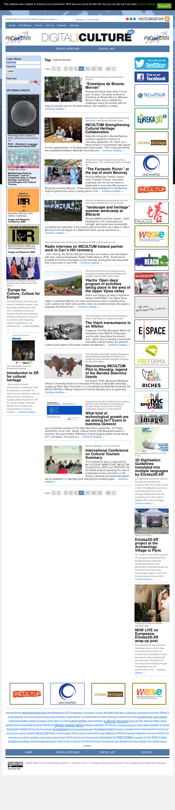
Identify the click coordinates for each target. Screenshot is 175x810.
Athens (122, 712)
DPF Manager (110, 724)
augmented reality (145, 712)
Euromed (36, 729)
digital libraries (48, 724)
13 (100, 68)
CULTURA (64, 720)
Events (38, 25)
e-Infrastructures (126, 725)
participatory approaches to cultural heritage (48, 737)
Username (11, 62)
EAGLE (146, 724)
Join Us (50, 25)
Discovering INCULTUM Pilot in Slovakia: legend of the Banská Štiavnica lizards (106, 371)
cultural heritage (78, 720)
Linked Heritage (92, 733)
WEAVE (156, 741)
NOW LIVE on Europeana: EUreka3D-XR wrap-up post (146, 635)
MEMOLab (121, 733)
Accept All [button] (164, 6)
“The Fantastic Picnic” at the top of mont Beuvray (107, 170)
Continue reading (56, 108)
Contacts (61, 25)
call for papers (29, 716)
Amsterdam (90, 712)
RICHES (12, 741)
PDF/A (69, 737)
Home (12, 25)
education (154, 724)
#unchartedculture (56, 712)
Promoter (147, 737)
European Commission (124, 729)
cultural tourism (116, 720)
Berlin (156, 712)
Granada (22, 733)
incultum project (55, 733)
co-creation (101, 716)
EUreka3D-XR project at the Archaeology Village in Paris (148, 545)
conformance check (18, 720)
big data (11, 716)
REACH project (159, 737)
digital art (148, 720)
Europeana (60, 729)
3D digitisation (76, 712)
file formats (159, 729)
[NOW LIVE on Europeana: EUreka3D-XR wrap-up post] (153, 620)
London (102, 733)
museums (130, 733)
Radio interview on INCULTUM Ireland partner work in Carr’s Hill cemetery (84, 248)
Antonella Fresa (111, 712)
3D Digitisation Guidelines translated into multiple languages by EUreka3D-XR (151, 467)
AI (84, 712)
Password (11, 66)
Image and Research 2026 (21, 252)
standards (35, 741)
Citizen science (73, 716)
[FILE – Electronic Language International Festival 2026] (23, 132)
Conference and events (127, 716)
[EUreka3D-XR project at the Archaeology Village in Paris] (151, 532)
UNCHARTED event (110, 741)
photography (106, 737)
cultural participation (95, 720)
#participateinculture (14, 712)
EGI (161, 724)
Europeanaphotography (81, 729)
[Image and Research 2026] (23, 243)
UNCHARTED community (91, 741)
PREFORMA (124, 737)
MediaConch (111, 733)
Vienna (150, 741)
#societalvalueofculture (35, 712)
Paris (167, 733)
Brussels (19, 716)
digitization (99, 724)
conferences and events (152, 717)
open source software (155, 733)
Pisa (114, 737)
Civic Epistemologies (88, 716)
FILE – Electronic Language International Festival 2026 (22, 145)
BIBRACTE (164, 712)
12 (93, 68)
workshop (87, 745)
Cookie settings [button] (146, 4)
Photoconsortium (92, 737)
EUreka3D (12, 729)
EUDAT (166, 724)
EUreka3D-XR (25, 728)
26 (108, 68)
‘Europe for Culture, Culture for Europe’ (23, 293)
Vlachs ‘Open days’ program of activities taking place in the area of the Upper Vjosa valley (107, 285)
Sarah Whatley (23, 741)
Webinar (163, 741)
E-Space (139, 724)
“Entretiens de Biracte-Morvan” (105, 85)
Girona (15, 733)
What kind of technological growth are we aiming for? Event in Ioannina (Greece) (107, 418)
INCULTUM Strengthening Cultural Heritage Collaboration (107, 128)
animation (99, 712)
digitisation (89, 724)
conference (112, 716)
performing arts (78, 737)
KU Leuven (80, 733)
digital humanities (34, 724)
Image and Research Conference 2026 (19, 220)
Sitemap (74, 25)
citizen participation (58, 716)
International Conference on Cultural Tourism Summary (106, 454)
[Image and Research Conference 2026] (23, 210)
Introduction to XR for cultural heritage (22, 376)
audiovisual (131, 712)
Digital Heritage (20, 724)
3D (67, 712)
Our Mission (25, 25)
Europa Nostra (46, 729)
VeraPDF (142, 741)
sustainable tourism (48, 741)
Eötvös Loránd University (144, 729)
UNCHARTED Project (128, 741)
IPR (73, 733)
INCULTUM (42, 733)
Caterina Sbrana (42, 716)
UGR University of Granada (69, 741)
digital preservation (69, 724)
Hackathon (30, 733)
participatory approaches (18, 737)
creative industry (52, 720)
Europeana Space (105, 729)
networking (141, 733)
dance (131, 720)
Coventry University (37, 720)
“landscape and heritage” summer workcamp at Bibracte (107, 210)
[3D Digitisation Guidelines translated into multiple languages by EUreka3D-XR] (151, 450)
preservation (138, 737)
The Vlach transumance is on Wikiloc (108, 324)
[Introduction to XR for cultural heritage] (23, 363)
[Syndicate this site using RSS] (167, 19)
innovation (66, 733)
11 (87, 68)
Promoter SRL (14, 768)
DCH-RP (139, 720)
